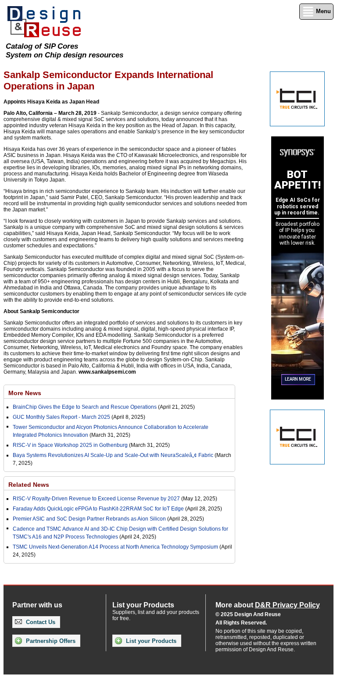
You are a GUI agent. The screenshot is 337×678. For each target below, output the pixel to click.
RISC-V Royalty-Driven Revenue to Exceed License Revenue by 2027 (96, 499)
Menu (322, 11)
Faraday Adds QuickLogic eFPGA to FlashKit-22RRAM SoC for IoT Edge (98, 509)
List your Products (150, 641)
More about (267, 605)
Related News (28, 484)
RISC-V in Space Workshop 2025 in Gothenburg (70, 445)
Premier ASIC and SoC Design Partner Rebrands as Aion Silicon (90, 519)
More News (24, 392)
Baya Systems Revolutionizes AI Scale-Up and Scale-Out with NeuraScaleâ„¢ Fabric (113, 455)
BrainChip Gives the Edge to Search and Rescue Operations (85, 407)
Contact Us (39, 622)
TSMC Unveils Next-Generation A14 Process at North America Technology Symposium (115, 547)
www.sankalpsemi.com (107, 372)
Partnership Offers (49, 641)
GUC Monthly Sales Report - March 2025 (61, 417)
